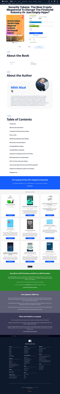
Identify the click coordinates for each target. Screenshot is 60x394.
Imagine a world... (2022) (42, 359)
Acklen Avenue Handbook (10, 204)
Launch (54, 3)
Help (57, 3)
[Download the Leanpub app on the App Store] (30, 391)
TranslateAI (10, 367)
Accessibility (26, 370)
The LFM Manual (26, 361)
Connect (39, 1)
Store (11, 1)
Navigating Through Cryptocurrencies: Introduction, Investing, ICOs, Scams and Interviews (10, 253)
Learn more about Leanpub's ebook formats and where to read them (30, 309)
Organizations (24, 1)
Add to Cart (36, 33)
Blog (24, 375)
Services (30, 1)
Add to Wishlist (36, 35)
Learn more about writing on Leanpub (30, 287)
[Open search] (49, 1)
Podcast (50, 3)
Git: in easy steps (10, 228)
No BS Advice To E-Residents (49, 225)
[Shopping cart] (54, 1)
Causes (25, 369)
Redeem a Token (11, 356)
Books (10, 3)
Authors (15, 1)
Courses (17, 3)
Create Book (26, 349)
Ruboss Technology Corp (34, 387)
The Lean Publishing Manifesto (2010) (44, 361)
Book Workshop (11, 371)
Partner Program (26, 368)
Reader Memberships (42, 348)
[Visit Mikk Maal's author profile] (42, 84)
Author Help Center (27, 358)
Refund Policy (41, 369)
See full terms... (30, 185)
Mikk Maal (16, 42)
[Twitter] (12, 91)
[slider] (41, 22)
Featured (3, 3)
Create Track (26, 353)
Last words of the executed (30, 230)
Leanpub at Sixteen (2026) (43, 357)
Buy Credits (41, 349)
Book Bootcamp (11, 372)
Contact (25, 376)
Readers (19, 1)
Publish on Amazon (12, 366)
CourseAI (10, 360)
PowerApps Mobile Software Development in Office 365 (49, 204)
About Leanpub (26, 374)
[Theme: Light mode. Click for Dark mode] (52, 1)
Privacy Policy (41, 368)
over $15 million (28, 284)
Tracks (21, 3)
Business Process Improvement (30, 252)
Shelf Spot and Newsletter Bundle (14, 365)
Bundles (13, 3)
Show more (30, 266)
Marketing (35, 1)
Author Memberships (27, 348)
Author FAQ (25, 357)
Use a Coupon (11, 355)
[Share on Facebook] (11, 64)
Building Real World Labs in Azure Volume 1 (30, 206)
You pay (30, 28)
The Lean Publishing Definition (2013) (44, 360)
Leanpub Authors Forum (27, 359)
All (6, 3)
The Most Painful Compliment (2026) (44, 356)
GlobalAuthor (11, 361)
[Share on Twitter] (10, 64)
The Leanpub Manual (27, 360)
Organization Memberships (13, 376)
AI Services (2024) (42, 358)
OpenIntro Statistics (49, 251)
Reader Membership (43, 37)
